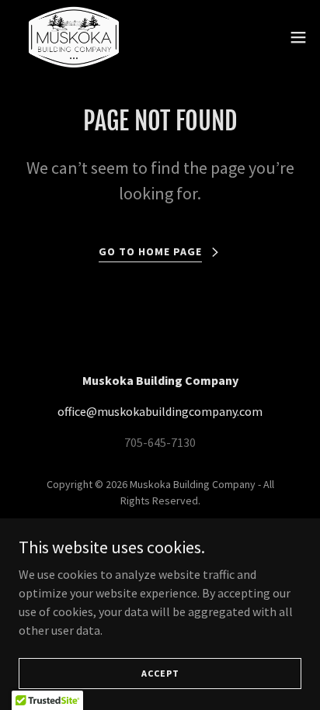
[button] (298, 37)
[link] (74, 37)
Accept (160, 673)
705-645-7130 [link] (160, 442)
